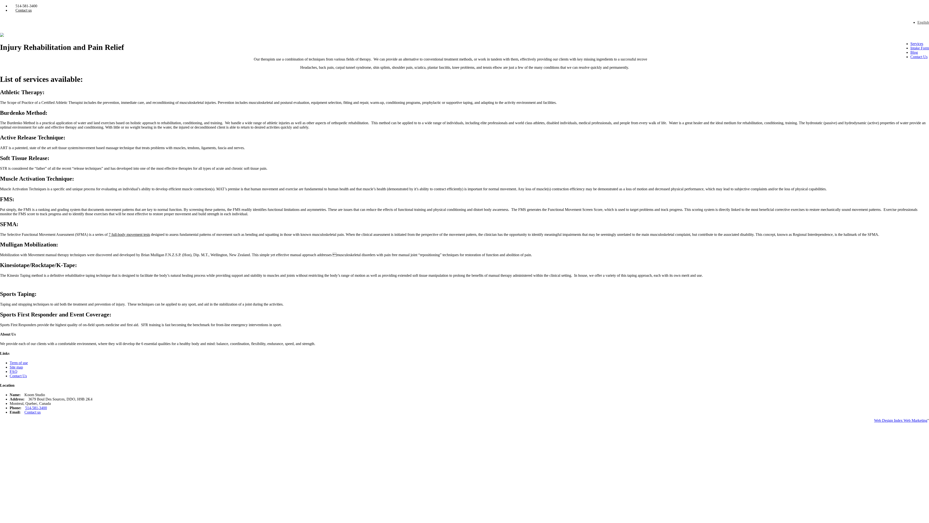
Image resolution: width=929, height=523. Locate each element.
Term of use (19, 363)
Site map (16, 367)
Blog (914, 52)
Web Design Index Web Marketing (900, 420)
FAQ (13, 371)
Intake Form (919, 48)
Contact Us (919, 57)
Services (916, 44)
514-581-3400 (36, 408)
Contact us (23, 10)
